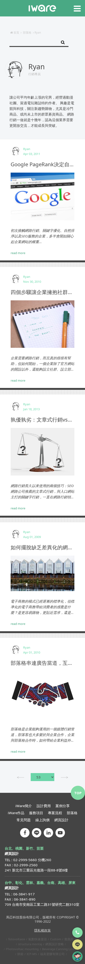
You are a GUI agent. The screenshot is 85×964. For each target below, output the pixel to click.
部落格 (27, 33)
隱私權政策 (42, 930)
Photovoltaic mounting (22, 949)
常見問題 (24, 819)
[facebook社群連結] (25, 832)
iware (42, 8)
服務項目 (36, 812)
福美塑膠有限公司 (52, 954)
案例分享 (62, 805)
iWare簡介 (23, 805)
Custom (55, 939)
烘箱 (20, 954)
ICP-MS (32, 954)
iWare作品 (16, 812)
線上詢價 (42, 819)
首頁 (16, 33)
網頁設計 (61, 819)
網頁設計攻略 (54, 944)
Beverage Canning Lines (59, 949)
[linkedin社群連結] (48, 832)
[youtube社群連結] (60, 832)
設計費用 (44, 805)
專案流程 (55, 812)
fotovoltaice (16, 939)
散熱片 (69, 939)
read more (18, 253)
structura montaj (30, 944)
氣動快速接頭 (37, 939)
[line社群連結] (36, 832)
